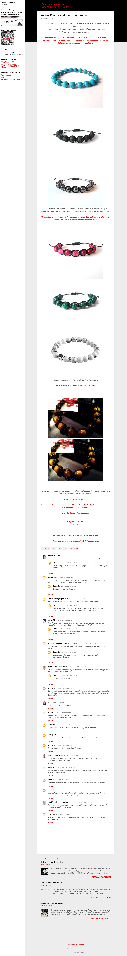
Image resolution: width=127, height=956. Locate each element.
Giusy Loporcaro (55, 755)
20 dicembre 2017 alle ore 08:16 (69, 629)
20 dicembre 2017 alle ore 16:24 (67, 767)
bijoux (54, 548)
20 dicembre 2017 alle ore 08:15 (69, 586)
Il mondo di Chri (54, 556)
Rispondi (50, 573)
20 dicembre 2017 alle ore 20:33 (65, 790)
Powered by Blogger (76, 945)
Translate (19, 54)
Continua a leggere (101, 877)
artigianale (45, 548)
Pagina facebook (75, 521)
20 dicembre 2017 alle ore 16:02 (70, 755)
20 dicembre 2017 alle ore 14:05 (67, 735)
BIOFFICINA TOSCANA (8, 64)
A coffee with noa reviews (58, 667)
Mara (50, 780)
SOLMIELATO (5, 67)
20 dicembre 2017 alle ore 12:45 (59, 702)
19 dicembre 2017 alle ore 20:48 (64, 620)
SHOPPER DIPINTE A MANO (10, 79)
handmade (63, 548)
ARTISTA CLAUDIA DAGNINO (10, 66)
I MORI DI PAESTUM (7, 61)
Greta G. (56, 563)
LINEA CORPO (6, 76)
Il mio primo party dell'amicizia (52, 862)
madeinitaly (73, 548)
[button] (110, 15)
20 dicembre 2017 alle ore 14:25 (64, 745)
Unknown (51, 688)
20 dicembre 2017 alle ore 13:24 (63, 712)
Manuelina (52, 790)
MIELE (3, 77)
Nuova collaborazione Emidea (51, 882)
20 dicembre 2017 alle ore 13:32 (64, 725)
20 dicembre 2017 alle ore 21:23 (78, 802)
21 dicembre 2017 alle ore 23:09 (64, 814)
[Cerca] (113, 4)
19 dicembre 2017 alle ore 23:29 (88, 643)
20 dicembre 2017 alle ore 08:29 (69, 652)
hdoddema (81, 948)
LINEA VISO (5, 74)
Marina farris (53, 577)
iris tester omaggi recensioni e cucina (63, 643)
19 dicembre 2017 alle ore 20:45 (77, 598)
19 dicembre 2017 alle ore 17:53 (70, 556)
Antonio (51, 712)
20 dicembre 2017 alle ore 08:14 (69, 562)
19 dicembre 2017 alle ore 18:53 (67, 577)
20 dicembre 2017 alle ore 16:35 (60, 780)
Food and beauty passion (53, 4)
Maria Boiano (53, 767)
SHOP (75, 524)
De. (49, 702)
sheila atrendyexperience (58, 599)
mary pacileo (53, 735)
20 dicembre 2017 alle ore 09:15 (64, 688)
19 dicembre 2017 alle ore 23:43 (78, 667)
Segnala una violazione (76, 952)
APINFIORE (5, 63)
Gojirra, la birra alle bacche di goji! (53, 903)
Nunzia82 (51, 620)
